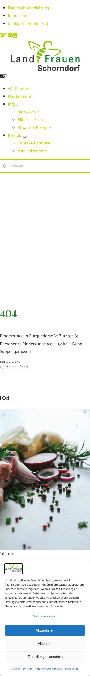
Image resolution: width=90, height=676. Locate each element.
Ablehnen (45, 643)
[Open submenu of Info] (17, 105)
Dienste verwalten (44, 616)
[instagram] (5, 35)
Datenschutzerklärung (48, 669)
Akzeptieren (45, 630)
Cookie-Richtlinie (22, 669)
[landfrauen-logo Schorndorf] (45, 43)
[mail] (10, 35)
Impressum (71, 669)
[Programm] (15, 35)
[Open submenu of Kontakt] (25, 137)
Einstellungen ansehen (45, 657)
